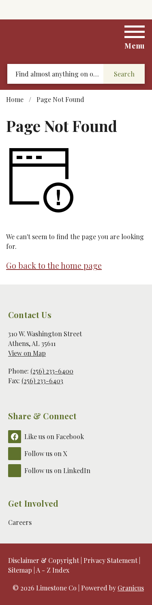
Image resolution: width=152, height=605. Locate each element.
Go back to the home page (54, 265)
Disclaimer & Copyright (43, 560)
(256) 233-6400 (51, 371)
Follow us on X (45, 453)
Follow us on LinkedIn (57, 470)
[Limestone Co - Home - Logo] (76, 39)
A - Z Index (52, 570)
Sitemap (20, 570)
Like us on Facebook (54, 436)
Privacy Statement (110, 560)
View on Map (27, 353)
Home (15, 99)
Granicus (131, 588)
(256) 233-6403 (42, 380)
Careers (20, 522)
